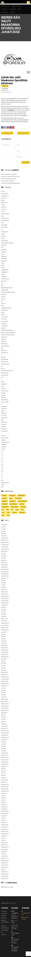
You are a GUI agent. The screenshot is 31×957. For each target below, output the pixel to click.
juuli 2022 (3, 634)
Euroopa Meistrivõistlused (7, 243)
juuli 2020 (3, 688)
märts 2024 (4, 589)
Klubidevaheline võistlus (7, 287)
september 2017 (5, 764)
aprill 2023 (3, 614)
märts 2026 (4, 535)
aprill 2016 (3, 802)
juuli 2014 (3, 838)
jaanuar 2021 (4, 674)
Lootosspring (4, 325)
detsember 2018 (5, 730)
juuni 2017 (3, 771)
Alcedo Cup (4, 198)
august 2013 (4, 851)
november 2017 (5, 759)
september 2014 (5, 833)
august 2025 (4, 551)
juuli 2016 (3, 795)
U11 (2, 453)
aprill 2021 (3, 668)
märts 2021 (4, 670)
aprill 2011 (3, 869)
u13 (3, 512)
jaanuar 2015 (4, 827)
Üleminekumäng (5, 482)
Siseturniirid (4, 413)
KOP (2, 301)
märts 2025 (4, 562)
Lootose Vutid (4, 321)
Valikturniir (22, 512)
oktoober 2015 (4, 813)
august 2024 (4, 578)
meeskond (12, 501)
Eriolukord (3, 236)
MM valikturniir (4, 352)
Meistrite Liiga (4, 343)
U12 (2, 455)
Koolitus (3, 296)
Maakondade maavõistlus (7, 330)
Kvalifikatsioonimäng (6, 307)
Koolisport (3, 294)
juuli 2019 (3, 715)
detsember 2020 (5, 676)
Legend (3, 314)
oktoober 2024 (4, 573)
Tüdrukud (3, 446)
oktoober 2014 (4, 831)
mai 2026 (3, 531)
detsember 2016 (5, 784)
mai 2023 (3, 612)
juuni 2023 (3, 609)
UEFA (2, 480)
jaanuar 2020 (4, 701)
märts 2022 (4, 643)
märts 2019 (4, 724)
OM (2, 377)
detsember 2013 (5, 847)
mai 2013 (3, 853)
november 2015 (5, 811)
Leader (2, 312)
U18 (2, 469)
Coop (2, 216)
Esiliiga (2, 238)
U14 (2, 460)
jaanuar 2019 (4, 728)
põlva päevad (14, 506)
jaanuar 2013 (4, 858)
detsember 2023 (5, 596)
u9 (12, 509)
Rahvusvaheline (5, 402)
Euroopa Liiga (4, 240)
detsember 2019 (5, 703)
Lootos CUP (4, 9)
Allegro (2, 200)
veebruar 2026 (4, 538)
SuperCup (3, 426)
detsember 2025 (5, 542)
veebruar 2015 (4, 824)
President (3, 393)
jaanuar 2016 (4, 809)
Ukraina (14, 512)
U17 (2, 467)
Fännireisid (3, 245)
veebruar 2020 (4, 699)
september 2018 (5, 737)
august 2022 (4, 632)
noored (22, 504)
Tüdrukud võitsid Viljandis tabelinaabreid (10, 183)
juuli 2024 (3, 580)
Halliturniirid (4, 256)
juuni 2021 (3, 663)
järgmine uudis (23, 133)
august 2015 (4, 815)
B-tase (2, 204)
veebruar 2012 (4, 862)
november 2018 (5, 732)
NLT (2, 366)
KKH (2, 283)
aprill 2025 (3, 560)
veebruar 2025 (4, 564)
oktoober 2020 (4, 681)
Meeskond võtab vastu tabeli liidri (9, 174)
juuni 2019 (3, 717)
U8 (1, 476)
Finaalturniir (4, 249)
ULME (2, 484)
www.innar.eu (13, 903)
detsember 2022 (5, 623)
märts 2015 (4, 822)
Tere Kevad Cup (4, 437)
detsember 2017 (5, 757)
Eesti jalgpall (4, 225)
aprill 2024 (3, 587)
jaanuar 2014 (4, 845)
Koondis (3, 299)
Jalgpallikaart (4, 272)
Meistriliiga (3, 341)
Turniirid (3, 449)
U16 (2, 464)
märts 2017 (4, 777)
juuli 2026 (3, 526)
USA (2, 487)
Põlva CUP (3, 388)
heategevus (12, 495)
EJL (2, 229)
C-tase (2, 211)
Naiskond (3, 357)
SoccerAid (3, 415)
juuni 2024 (3, 582)
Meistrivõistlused (5, 346)
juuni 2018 (3, 744)
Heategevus (4, 260)
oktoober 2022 (4, 627)
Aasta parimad (4, 193)
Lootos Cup (4, 911)
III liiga (2, 265)
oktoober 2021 (4, 654)
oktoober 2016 (4, 788)
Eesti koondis (4, 227)
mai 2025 (3, 558)
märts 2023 (4, 616)
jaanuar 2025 (4, 567)
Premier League (4, 390)
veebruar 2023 (4, 618)
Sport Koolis (4, 422)
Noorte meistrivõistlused (7, 370)
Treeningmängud (5, 442)
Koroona (3, 303)
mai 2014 (3, 840)
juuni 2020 (3, 690)
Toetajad (12, 12)
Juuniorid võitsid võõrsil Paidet (8, 178)
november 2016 (5, 786)
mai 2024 (3, 585)
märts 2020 (4, 697)
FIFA (2, 247)
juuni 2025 (3, 556)
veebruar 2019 (4, 726)
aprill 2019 (3, 721)
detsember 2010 (5, 874)
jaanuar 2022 (4, 647)
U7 (1, 473)
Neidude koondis (5, 364)
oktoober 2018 (4, 735)
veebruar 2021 (4, 672)
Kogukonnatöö (4, 290)
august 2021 (4, 659)
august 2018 (4, 739)
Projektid (3, 395)
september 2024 (5, 576)
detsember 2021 (5, 650)
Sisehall (3, 411)
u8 (7, 509)
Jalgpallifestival (4, 269)
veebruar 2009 (4, 876)
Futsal (2, 254)
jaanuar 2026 (4, 540)
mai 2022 (3, 638)
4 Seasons (3, 934)
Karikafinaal (4, 276)
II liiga (2, 263)
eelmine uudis (8, 133)
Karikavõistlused (5, 278)
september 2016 (5, 791)
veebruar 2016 (4, 806)
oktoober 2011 (4, 867)
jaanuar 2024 (4, 594)
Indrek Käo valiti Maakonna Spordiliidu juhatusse (14, 80)
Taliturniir (3, 435)
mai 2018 (3, 746)
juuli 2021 (3, 661)
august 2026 (4, 524)
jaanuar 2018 (4, 755)
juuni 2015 (3, 820)
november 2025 (5, 544)
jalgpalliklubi (21, 495)
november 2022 (5, 625)
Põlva (2, 386)
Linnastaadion (4, 316)
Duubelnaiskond (5, 220)
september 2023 (5, 603)
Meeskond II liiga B (16, 6)
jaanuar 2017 (4, 782)
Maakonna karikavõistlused (7, 332)
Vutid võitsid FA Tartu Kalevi (7, 181)
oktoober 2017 (4, 762)
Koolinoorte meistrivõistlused (8, 292)
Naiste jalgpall (4, 359)
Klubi (2, 285)
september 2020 (5, 683)
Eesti (2, 222)
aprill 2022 (3, 641)
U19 (2, 471)
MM (2, 348)
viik (3, 515)
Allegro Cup (4, 918)
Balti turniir (3, 207)
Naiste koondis (4, 361)
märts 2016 (4, 804)
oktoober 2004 (4, 878)
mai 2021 (3, 665)
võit (8, 515)
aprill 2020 (3, 694)
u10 (17, 509)
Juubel (2, 274)
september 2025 (5, 549)
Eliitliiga (3, 234)
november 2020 (5, 679)
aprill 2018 (3, 748)
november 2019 (5, 706)
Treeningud (13, 9)
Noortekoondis (4, 372)
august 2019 (4, 712)
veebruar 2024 (4, 591)
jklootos (5, 88)
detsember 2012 (5, 860)
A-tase (2, 191)
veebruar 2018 (4, 753)
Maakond (5, 86)
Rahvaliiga (3, 397)
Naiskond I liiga (5, 6)
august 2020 (4, 685)
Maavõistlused (4, 930)
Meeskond (3, 339)
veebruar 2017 (4, 780)
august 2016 (4, 793)
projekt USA (5, 506)
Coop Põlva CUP (5, 218)
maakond (4, 501)
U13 (2, 458)
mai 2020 (3, 692)
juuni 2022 (3, 636)
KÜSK (2, 305)
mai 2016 (3, 800)
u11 (22, 509)
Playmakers (4, 384)
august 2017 (4, 766)
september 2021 (5, 656)
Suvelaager (3, 428)
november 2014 (5, 829)
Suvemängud (4, 431)
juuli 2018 (3, 741)
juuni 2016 (3, 797)
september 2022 (5, 629)
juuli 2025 (3, 553)
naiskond (4, 504)
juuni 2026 (3, 529)
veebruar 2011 (4, 871)
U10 (2, 451)
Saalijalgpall (4, 406)
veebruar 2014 (4, 842)
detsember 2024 (5, 569)
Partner (3, 381)
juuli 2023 (3, 607)
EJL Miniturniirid (5, 231)
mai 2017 (3, 773)
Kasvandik (3, 281)
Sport (2, 420)
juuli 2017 (3, 768)
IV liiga (2, 267)
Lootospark (4, 12)
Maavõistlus (4, 337)
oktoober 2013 (4, 849)
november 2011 (5, 865)
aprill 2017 (3, 775)
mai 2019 (3, 719)
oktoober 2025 (4, 547)
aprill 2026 (3, 533)
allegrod (4, 495)
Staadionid (3, 424)
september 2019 (5, 710)
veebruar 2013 (4, 856)
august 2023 (4, 605)
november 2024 (5, 571)
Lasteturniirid (4, 310)
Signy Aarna (4, 408)
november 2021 (5, 652)
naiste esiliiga (13, 504)
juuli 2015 (3, 818)
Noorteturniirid (4, 375)
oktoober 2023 (4, 600)
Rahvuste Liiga (4, 399)
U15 (2, 462)
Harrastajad (4, 258)
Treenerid (23, 506)
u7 (3, 509)
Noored (3, 368)
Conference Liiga (5, 213)
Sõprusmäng (4, 417)
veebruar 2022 (4, 645)
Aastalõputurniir (5, 195)
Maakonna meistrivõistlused (8, 334)
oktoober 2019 (4, 708)
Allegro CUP (4, 202)
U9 (1, 478)
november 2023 (5, 598)
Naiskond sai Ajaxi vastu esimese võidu (10, 176)
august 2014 (4, 836)
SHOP (19, 9)
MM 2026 (3, 350)
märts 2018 (4, 750)
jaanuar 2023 (4, 620)
